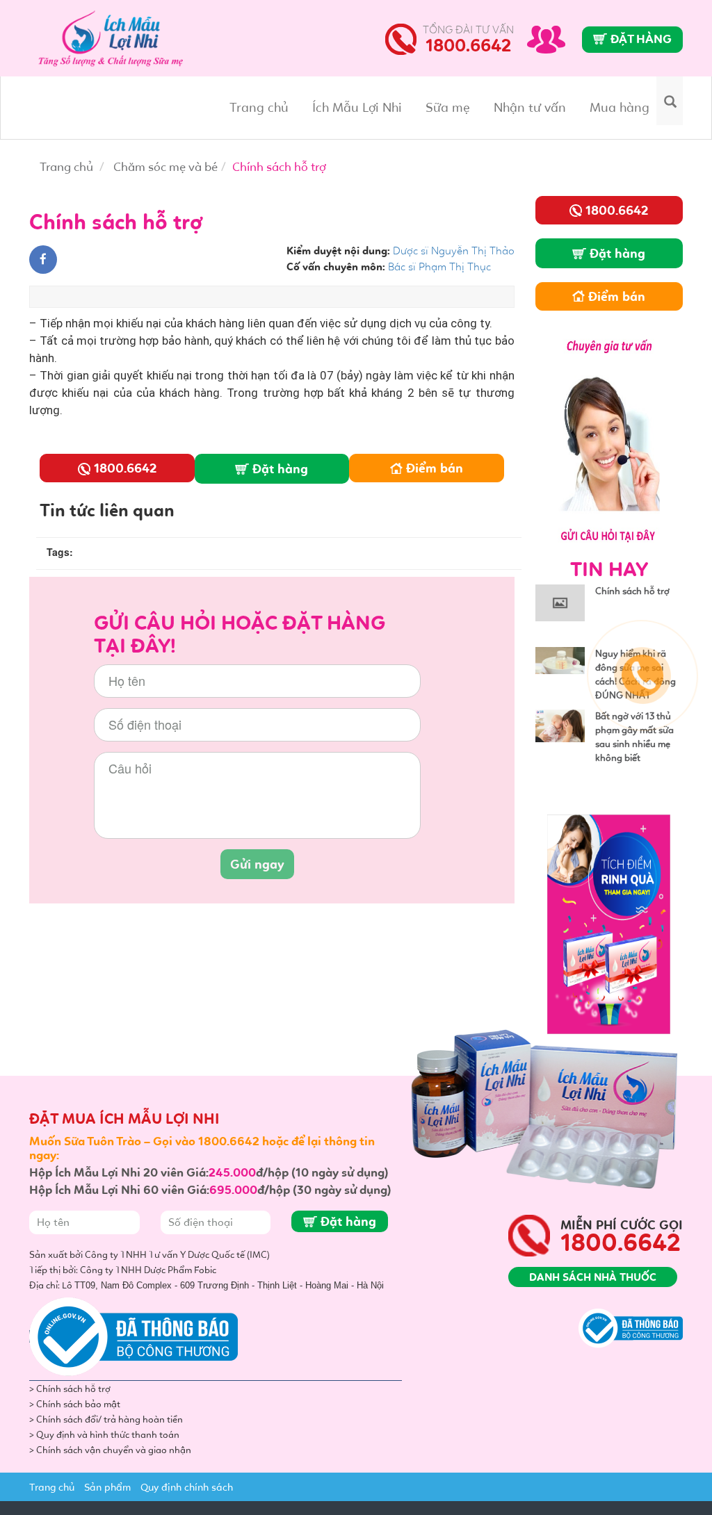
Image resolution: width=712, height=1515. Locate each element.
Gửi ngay (257, 864)
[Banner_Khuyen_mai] (608, 923)
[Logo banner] (116, 35)
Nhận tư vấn (530, 107)
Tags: (60, 552)
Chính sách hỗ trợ (632, 591)
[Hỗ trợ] (546, 38)
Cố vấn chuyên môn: (335, 266)
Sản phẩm (107, 1487)
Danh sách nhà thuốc (592, 1277)
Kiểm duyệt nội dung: (338, 250)
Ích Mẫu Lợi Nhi (357, 107)
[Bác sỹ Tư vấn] (609, 438)
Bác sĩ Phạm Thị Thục (439, 266)
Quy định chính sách (186, 1487)
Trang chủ (259, 107)
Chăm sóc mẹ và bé (165, 166)
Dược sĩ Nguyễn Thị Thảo (454, 250)
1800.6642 (468, 45)
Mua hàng (619, 107)
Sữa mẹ (448, 107)
